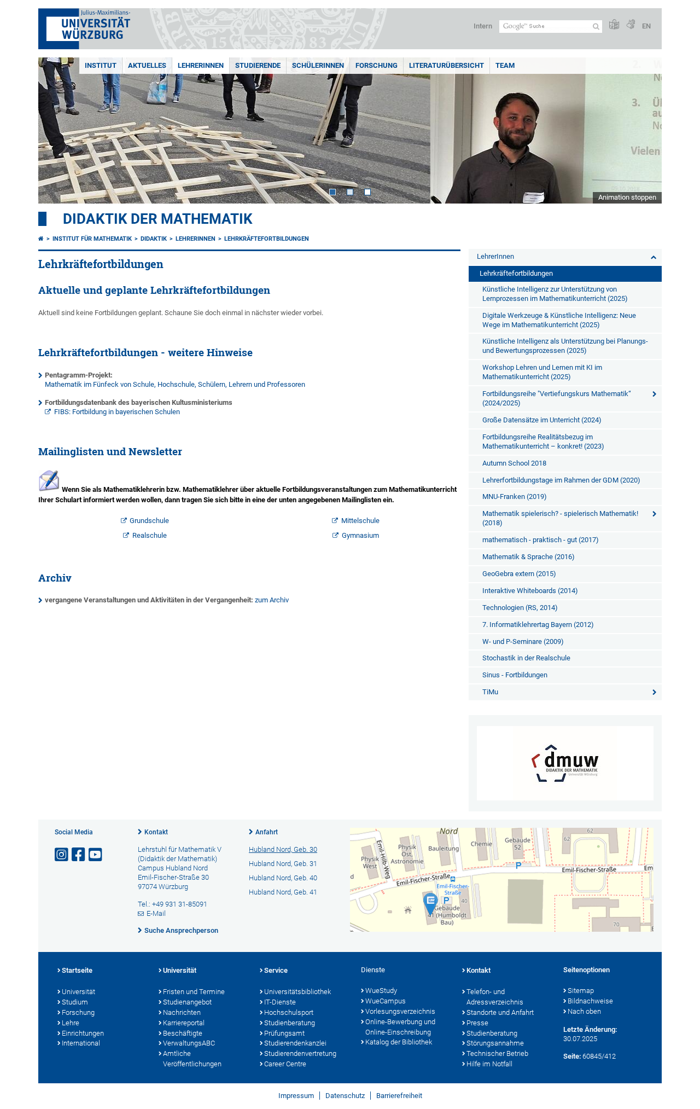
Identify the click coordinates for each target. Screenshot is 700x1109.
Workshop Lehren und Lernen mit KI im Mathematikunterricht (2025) (542, 372)
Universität (78, 992)
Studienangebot (187, 1002)
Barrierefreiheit (399, 1095)
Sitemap (581, 990)
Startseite (77, 970)
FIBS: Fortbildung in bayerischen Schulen (117, 412)
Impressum (296, 1095)
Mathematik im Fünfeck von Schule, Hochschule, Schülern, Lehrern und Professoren (175, 384)
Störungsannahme (495, 1043)
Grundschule (149, 520)
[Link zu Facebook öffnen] (79, 854)
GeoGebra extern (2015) (519, 574)
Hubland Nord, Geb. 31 (283, 864)
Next (642, 130)
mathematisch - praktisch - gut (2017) (540, 540)
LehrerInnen (201, 65)
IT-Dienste (280, 1002)
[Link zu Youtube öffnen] (96, 854)
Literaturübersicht (446, 65)
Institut (100, 65)
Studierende (258, 65)
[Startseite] (41, 238)
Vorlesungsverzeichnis (400, 1011)
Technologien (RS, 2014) (520, 607)
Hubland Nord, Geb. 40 (283, 878)
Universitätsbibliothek (297, 992)
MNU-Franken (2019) (514, 496)
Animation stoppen (627, 197)
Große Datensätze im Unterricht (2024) (542, 420)
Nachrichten (182, 1012)
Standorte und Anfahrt (500, 1012)
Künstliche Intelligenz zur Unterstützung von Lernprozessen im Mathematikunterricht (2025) (555, 294)
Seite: (572, 1056)
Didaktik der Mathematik (158, 219)
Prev (57, 130)
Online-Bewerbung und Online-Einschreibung (400, 1027)
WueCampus (385, 1001)
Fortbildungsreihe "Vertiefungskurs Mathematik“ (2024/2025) (556, 398)
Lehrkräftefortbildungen (266, 238)
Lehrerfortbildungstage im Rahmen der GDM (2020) (561, 480)
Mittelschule (360, 520)
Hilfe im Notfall (489, 1064)
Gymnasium (360, 535)
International (81, 1043)
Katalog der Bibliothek (398, 1042)
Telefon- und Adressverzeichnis (494, 997)
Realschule (149, 535)
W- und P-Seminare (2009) (523, 641)
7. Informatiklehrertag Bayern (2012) (538, 624)
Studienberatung (289, 1023)
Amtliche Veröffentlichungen (192, 1058)
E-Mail (156, 913)
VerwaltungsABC (189, 1043)
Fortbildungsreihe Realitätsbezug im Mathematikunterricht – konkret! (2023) (543, 441)
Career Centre (285, 1064)
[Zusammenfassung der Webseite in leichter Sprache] (614, 25)
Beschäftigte (182, 1033)
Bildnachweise (590, 1001)
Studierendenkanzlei (295, 1043)
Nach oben (584, 1011)
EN (646, 26)
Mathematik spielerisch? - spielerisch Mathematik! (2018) (560, 518)
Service (276, 970)
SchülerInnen (318, 65)
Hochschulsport (288, 1012)
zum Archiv (272, 600)
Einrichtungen (83, 1033)
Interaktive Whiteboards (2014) (530, 591)
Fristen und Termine (194, 992)
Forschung (376, 65)
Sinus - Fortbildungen (514, 675)
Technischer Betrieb (497, 1053)
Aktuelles (147, 65)
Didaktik (154, 238)
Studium (75, 1002)
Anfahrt (266, 832)
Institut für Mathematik (92, 238)
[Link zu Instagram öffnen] (62, 854)
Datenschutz (345, 1095)
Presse (477, 1023)
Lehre (70, 1023)
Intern (483, 26)
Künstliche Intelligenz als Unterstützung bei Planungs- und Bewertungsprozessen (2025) (565, 346)
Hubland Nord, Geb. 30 (283, 849)
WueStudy (381, 990)
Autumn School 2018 (514, 463)
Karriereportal (184, 1023)
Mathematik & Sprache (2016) (528, 557)
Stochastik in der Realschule (526, 658)
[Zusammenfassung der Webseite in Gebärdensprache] (630, 25)
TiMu (490, 692)
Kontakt (156, 832)
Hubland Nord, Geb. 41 (283, 892)
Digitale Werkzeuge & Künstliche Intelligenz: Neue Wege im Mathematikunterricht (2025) (559, 320)
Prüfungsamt (284, 1033)
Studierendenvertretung (300, 1053)
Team (505, 65)
